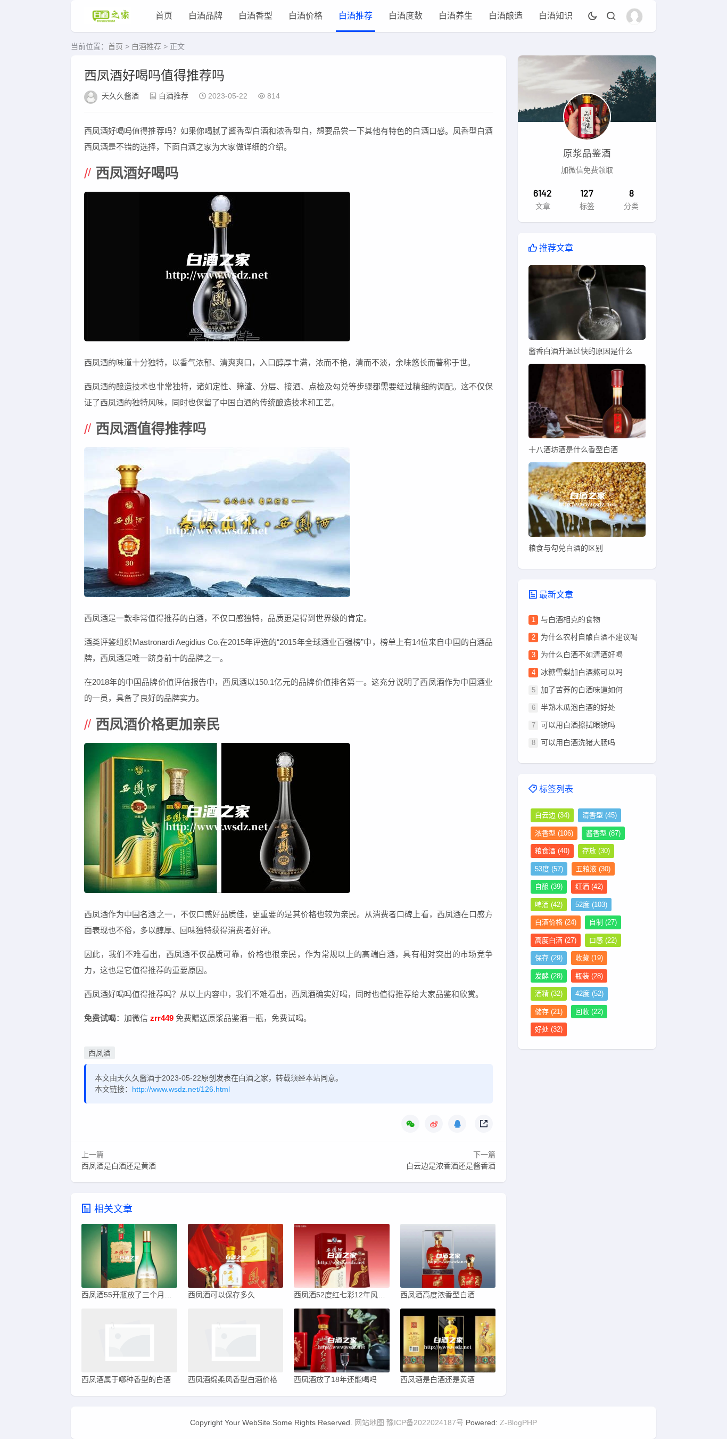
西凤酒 (99, 1053)
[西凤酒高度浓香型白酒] (448, 1258)
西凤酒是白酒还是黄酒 (118, 1166)
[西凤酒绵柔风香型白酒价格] (236, 1343)
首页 (163, 15)
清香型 (599, 815)
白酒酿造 (506, 15)
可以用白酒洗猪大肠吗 (578, 742)
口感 (603, 940)
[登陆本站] (634, 16)
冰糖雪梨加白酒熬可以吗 (582, 672)
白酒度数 (406, 15)
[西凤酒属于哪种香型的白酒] (129, 1343)
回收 (589, 1012)
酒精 (549, 994)
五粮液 (593, 869)
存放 (596, 851)
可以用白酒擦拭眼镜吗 (578, 725)
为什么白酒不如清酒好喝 (582, 654)
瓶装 (589, 976)
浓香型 (554, 833)
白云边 (552, 815)
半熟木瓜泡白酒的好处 (578, 707)
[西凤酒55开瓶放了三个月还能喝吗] (129, 1258)
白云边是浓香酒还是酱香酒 (450, 1166)
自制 (603, 922)
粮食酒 (552, 851)
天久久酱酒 (120, 96)
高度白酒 (555, 940)
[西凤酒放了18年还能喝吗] (342, 1343)
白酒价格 (305, 15)
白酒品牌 (205, 15)
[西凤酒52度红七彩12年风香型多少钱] (342, 1258)
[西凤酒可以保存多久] (236, 1258)
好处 (549, 1029)
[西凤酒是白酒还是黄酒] (448, 1343)
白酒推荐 (355, 15)
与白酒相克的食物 (570, 619)
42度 (589, 994)
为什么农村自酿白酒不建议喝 (589, 637)
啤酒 (549, 905)
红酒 (589, 886)
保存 (549, 958)
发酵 (549, 976)
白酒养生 (456, 15)
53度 (549, 869)
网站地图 (369, 1422)
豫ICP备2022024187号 (425, 1422)
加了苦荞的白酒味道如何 (582, 689)
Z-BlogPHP (518, 1422)
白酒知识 (556, 15)
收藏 (589, 958)
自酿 (549, 886)
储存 (549, 1012)
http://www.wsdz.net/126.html (181, 1089)
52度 (591, 905)
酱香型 (603, 833)
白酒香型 (255, 15)
